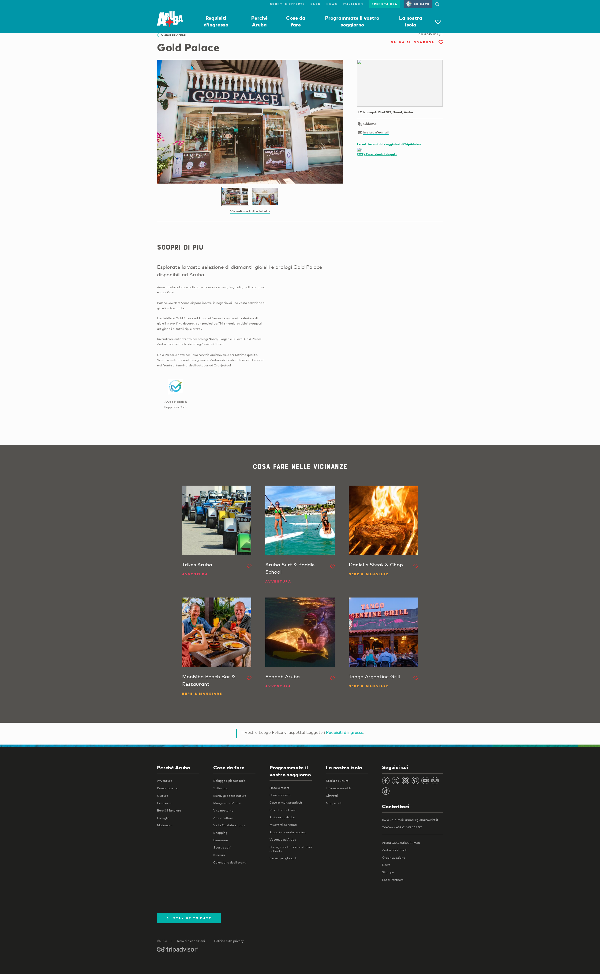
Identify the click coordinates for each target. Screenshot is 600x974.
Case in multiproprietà (286, 802)
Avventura (164, 780)
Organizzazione (393, 857)
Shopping (220, 832)
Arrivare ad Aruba (282, 817)
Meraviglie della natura (229, 795)
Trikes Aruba (197, 564)
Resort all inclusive (283, 810)
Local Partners (392, 880)
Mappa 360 (334, 803)
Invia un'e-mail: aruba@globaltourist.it (410, 820)
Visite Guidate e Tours (229, 825)
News (331, 4)
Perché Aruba (173, 767)
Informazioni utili (338, 788)
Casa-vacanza (280, 795)
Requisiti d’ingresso (344, 732)
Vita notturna (223, 810)
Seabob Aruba (282, 676)
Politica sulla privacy (229, 941)
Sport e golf (222, 847)
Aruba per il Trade (394, 850)
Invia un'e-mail (376, 132)
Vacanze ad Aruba (283, 839)
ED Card (422, 4)
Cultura (162, 795)
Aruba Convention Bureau (401, 843)
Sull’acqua (220, 788)
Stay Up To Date (192, 918)
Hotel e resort (279, 788)
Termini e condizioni (190, 941)
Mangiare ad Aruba (227, 803)
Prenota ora (384, 4)
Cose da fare (229, 767)
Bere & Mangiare (169, 810)
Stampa (388, 872)
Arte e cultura (223, 818)
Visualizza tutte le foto (250, 211)
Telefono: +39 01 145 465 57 (402, 827)
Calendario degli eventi (229, 862)
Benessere (164, 803)
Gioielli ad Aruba (172, 35)
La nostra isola (344, 767)
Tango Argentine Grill (374, 676)
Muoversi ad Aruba (283, 824)
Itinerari (219, 855)
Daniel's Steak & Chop (376, 564)
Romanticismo (167, 788)
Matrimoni (164, 825)
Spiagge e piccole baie (229, 780)
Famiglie (163, 818)
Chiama (369, 124)
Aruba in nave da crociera (288, 832)
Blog (316, 4)
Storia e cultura (337, 780)
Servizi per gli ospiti (283, 858)
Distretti (332, 795)
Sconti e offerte (287, 4)
